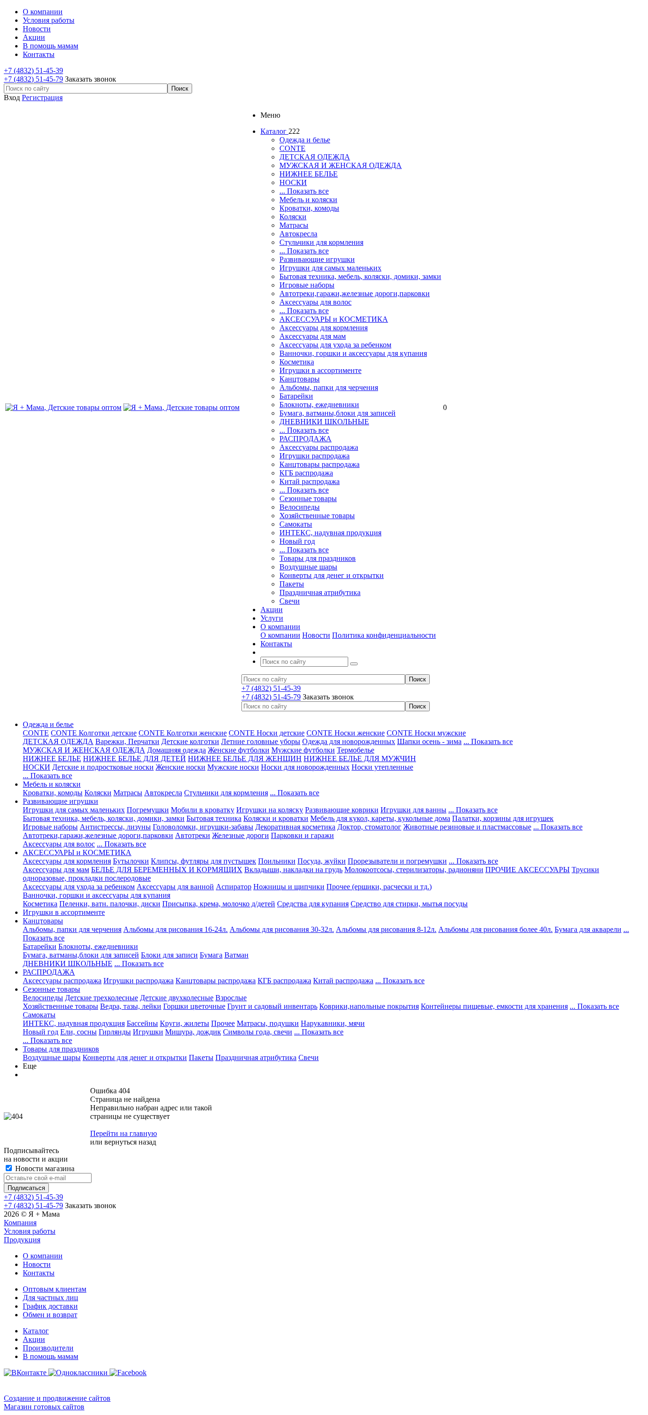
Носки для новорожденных (305, 767)
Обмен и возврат (50, 1315)
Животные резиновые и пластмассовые (467, 827)
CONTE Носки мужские (426, 733)
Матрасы (293, 225)
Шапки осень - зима (429, 741)
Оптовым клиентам (54, 1289)
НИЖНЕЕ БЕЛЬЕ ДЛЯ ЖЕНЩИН (245, 758)
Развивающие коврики (342, 810)
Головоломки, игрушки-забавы (203, 827)
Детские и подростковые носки (103, 767)
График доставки (50, 1306)
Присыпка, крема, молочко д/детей (218, 904)
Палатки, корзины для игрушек (503, 818)
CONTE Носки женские (345, 733)
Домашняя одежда (176, 750)
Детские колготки (190, 741)
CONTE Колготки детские (94, 733)
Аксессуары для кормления (323, 328)
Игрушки (148, 1032)
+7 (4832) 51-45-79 (33, 79)
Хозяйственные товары (317, 516)
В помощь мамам (50, 1356)
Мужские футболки (303, 750)
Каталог (36, 1331)
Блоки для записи (169, 955)
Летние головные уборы (260, 741)
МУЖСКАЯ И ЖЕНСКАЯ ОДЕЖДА (340, 165)
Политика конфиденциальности (384, 635)
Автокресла (298, 234)
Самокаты (295, 524)
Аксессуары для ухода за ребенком (335, 345)
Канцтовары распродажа (319, 464)
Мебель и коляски (308, 199)
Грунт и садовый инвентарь (272, 1006)
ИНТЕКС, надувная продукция (330, 533)
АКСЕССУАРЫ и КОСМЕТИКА (333, 319)
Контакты (39, 1273)
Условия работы (30, 1231)
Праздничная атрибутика (320, 592)
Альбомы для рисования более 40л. (495, 929)
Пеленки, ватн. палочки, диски (109, 904)
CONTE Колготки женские (183, 733)
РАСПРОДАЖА (305, 439)
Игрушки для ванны (413, 810)
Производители (48, 1348)
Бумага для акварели (588, 929)
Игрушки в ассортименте (320, 370)
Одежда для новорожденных (348, 741)
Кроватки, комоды (309, 208)
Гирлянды (115, 1032)
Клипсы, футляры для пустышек (203, 861)
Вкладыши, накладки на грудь (293, 870)
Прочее (223, 1023)
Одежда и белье (304, 140)
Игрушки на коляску (269, 810)
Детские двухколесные (176, 998)
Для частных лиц (50, 1298)
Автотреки (192, 835)
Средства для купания (313, 904)
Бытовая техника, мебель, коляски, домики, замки (360, 276)
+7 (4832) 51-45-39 (33, 70)
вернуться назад (130, 1142)
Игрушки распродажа (314, 456)
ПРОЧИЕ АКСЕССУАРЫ (527, 870)
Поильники (277, 861)
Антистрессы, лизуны (115, 827)
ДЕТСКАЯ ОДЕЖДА (314, 157)
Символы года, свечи (257, 1032)
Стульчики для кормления (321, 242)
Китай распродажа (309, 481)
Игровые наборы (306, 285)
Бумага (211, 955)
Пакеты (291, 584)
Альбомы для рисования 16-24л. (175, 929)
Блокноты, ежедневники (319, 404)
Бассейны (142, 1023)
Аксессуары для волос (315, 302)
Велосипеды (299, 507)
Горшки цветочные (194, 1006)
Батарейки (296, 396)
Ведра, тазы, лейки (130, 1006)
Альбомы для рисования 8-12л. (386, 929)
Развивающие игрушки (317, 259)
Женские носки (180, 767)
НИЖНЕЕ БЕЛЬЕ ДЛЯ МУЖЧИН (360, 758)
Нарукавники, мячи (333, 1023)
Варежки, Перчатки (127, 741)
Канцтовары (299, 379)
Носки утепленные (382, 767)
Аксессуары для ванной (175, 887)
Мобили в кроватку (202, 810)
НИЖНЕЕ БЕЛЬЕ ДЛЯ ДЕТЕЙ (134, 758)
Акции (34, 1339)
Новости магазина (43, 1168)
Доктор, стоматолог (369, 827)
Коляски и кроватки (275, 818)
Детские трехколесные (101, 998)
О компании (280, 635)
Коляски (292, 217)
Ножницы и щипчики (288, 887)
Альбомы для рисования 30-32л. (282, 929)
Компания (20, 1223)
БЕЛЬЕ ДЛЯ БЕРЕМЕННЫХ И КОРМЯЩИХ (166, 870)
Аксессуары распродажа (318, 447)
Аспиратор (233, 887)
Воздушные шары (308, 567)
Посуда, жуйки (321, 861)
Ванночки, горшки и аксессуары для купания (353, 353)
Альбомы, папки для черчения (328, 387)
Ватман (236, 955)
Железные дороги (240, 835)
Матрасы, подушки (268, 1023)
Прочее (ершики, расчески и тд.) (379, 887)
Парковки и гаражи (302, 835)
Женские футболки (238, 750)
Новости (316, 635)
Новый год (297, 541)
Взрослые (231, 998)
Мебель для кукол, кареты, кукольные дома (380, 818)
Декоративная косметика (295, 827)
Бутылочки (131, 861)
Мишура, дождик (193, 1032)
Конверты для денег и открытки (331, 575)
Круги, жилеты (184, 1023)
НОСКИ (293, 182)
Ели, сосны (78, 1032)
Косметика (296, 362)
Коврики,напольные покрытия (369, 1006)
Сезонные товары (308, 498)
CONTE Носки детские (267, 733)
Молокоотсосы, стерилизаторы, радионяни (413, 870)
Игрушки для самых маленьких (330, 268)
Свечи (289, 601)
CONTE (292, 148)
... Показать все (304, 191)
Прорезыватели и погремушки (397, 861)
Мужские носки (233, 767)
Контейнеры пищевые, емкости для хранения (494, 1006)
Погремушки (148, 810)
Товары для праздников (317, 558)
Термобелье (355, 750)
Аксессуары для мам (312, 336)
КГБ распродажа (306, 473)
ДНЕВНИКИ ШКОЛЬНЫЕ (324, 422)
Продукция (22, 1240)
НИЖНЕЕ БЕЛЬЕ (308, 174)
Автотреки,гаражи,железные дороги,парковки (354, 293)
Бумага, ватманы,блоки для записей (337, 413)
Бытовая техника (213, 818)
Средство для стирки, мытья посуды (409, 904)
